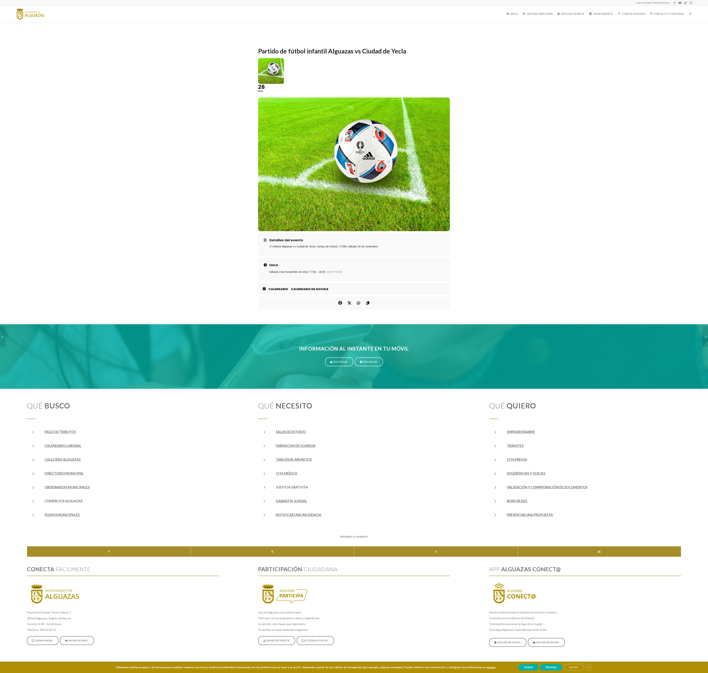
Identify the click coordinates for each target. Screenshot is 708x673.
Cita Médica (286, 473)
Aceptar (528, 667)
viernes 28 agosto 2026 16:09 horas (653, 2)
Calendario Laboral (63, 446)
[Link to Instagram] (691, 3)
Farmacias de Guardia (295, 446)
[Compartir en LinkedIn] (599, 551)
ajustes (491, 667)
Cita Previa (517, 460)
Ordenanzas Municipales (67, 487)
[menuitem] (652, 3)
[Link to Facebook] (674, 3)
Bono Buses (517, 501)
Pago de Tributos (60, 432)
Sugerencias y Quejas (526, 473)
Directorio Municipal (64, 473)
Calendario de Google (309, 289)
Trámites (515, 446)
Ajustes (573, 667)
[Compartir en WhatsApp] (436, 551)
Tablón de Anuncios (294, 460)
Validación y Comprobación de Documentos (547, 487)
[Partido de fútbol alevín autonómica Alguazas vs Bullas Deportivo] (3, 336)
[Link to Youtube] (680, 3)
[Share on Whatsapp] (358, 303)
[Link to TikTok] (685, 3)
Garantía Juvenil (291, 501)
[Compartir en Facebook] (340, 303)
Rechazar (551, 667)
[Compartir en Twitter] (349, 303)
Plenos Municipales (62, 515)
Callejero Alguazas (63, 460)
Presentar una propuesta (530, 515)
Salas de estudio (291, 432)
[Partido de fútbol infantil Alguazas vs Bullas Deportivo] (705, 336)
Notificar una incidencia (298, 515)
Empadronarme (521, 432)
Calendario (278, 289)
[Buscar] (690, 14)
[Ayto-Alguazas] (30, 14)
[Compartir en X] (272, 551)
